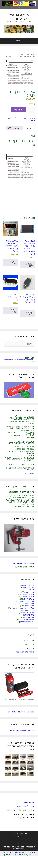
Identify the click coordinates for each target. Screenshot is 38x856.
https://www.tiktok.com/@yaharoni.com (19, 360)
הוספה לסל (18, 109)
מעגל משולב (29, 606)
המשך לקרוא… (28, 473)
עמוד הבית (30, 54)
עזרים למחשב (29, 610)
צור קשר (10, 810)
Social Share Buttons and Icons (19, 852)
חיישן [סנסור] (29, 587)
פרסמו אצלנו (29, 802)
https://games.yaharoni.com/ (22, 730)
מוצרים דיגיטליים (28, 594)
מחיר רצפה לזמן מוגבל (26, 601)
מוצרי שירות (29, 592)
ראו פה (19, 837)
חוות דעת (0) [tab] (14, 128)
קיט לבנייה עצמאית (27, 619)
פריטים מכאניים (28, 612)
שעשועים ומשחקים (27, 622)
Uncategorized (25, 585)
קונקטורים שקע (28, 617)
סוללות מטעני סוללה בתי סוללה (22, 608)
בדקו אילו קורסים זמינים (25, 806)
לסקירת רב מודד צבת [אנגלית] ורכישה (19, 712)
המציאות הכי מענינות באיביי (22, 563)
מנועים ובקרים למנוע (26, 603)
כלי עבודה (30, 590)
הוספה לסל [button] (29, 264)
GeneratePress (19, 848)
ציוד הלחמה (29, 615)
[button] (7, 63)
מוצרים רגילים (20, 118)
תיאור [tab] (28, 128)
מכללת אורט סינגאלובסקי (25, 652)
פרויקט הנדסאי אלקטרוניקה (19, 17)
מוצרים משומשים (27, 596)
